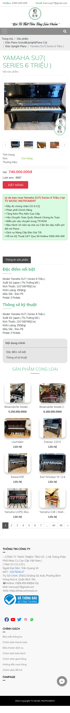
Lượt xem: (8, 177)
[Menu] (4, 31)
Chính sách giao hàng (14, 658)
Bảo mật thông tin (12, 636)
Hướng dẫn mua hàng (15, 664)
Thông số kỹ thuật (16, 357)
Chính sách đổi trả (12, 669)
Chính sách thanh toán (15, 642)
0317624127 (17, 572)
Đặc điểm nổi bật (16, 352)
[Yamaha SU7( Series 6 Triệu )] (15, 144)
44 (53, 525)
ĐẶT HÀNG (16, 185)
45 (61, 525)
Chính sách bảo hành (14, 653)
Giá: (5, 172)
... (47, 525)
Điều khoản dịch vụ (13, 647)
